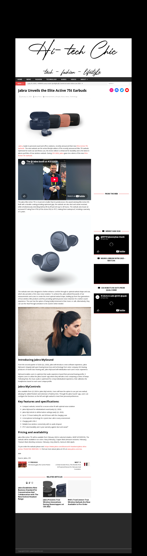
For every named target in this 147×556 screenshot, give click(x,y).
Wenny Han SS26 (112, 231)
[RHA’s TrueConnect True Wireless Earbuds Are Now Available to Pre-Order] (79, 489)
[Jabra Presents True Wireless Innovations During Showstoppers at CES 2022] (54, 489)
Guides (63, 79)
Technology (51, 79)
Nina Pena (38, 97)
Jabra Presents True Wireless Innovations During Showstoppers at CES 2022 (53, 503)
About (83, 79)
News (28, 79)
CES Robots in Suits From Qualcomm (113, 289)
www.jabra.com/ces (74, 449)
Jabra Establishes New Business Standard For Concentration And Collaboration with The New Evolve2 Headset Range (28, 493)
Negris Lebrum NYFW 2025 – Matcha (113, 259)
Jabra (21, 146)
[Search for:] (118, 83)
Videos (73, 79)
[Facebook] (117, 90)
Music (63, 97)
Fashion (38, 79)
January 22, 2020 (26, 97)
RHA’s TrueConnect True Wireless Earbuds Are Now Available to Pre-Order (79, 502)
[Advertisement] (73, 20)
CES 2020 (55, 153)
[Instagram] (111, 90)
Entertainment (49, 97)
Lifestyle (57, 97)
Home (20, 79)
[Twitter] (122, 90)
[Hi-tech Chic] (73, 76)
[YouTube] (127, 90)
